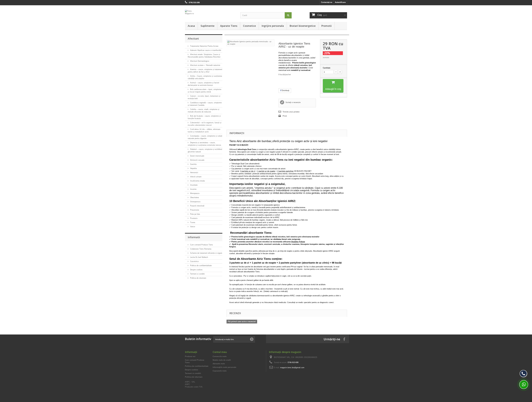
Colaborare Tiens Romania (200, 249)
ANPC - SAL (190, 382)
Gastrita (193, 164)
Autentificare (340, 2)
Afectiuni (193, 38)
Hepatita (193, 168)
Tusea (192, 222)
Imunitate (194, 185)
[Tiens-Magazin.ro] (210, 14)
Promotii (326, 25)
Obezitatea (194, 197)
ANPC (187, 384)
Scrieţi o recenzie (292, 102)
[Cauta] (288, 15)
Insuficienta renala (197, 181)
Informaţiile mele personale (224, 367)
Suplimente (207, 25)
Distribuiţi (285, 90)
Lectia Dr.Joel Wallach (199, 257)
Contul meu (220, 352)
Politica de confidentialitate (201, 265)
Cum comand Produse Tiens (201, 245)
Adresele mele (219, 364)
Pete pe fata (195, 214)
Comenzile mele (220, 356)
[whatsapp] (523, 384)
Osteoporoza (195, 202)
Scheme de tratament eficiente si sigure (206, 253)
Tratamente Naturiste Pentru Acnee (204, 46)
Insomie (193, 189)
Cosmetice (249, 25)
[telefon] (523, 373)
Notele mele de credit (222, 360)
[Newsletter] (252, 339)
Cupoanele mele (220, 371)
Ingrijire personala (273, 25)
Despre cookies (196, 270)
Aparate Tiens (228, 25)
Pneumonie (194, 210)
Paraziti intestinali (197, 206)
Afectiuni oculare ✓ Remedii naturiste (205, 65)
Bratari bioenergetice (303, 25)
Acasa (191, 25)
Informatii (194, 237)
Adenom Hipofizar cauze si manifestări (205, 50)
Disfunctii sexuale (197, 160)
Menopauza (194, 193)
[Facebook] (344, 339)
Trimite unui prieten (291, 112)
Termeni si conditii (197, 274)
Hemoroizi (194, 172)
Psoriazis (194, 218)
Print (285, 116)
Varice (192, 227)
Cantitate (326, 68)
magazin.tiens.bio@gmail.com (292, 368)
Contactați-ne (326, 2)
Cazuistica (194, 261)
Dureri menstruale (197, 156)
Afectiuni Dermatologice (199, 61)
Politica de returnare (198, 278)
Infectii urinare (195, 177)
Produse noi (190, 356)
